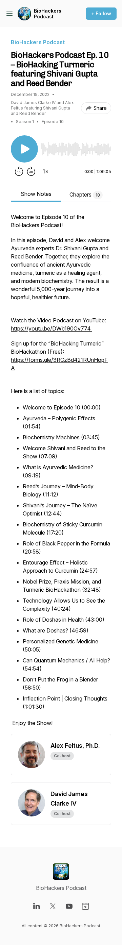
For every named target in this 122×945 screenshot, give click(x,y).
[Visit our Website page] (85, 906)
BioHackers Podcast (47, 14)
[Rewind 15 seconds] (19, 171)
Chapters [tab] (84, 194)
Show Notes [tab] (36, 193)
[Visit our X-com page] (52, 906)
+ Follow (101, 13)
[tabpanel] (61, 473)
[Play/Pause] (24, 149)
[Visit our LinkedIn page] (36, 906)
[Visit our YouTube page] (69, 906)
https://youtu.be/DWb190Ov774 (51, 328)
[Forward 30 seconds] (31, 171)
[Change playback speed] (45, 171)
